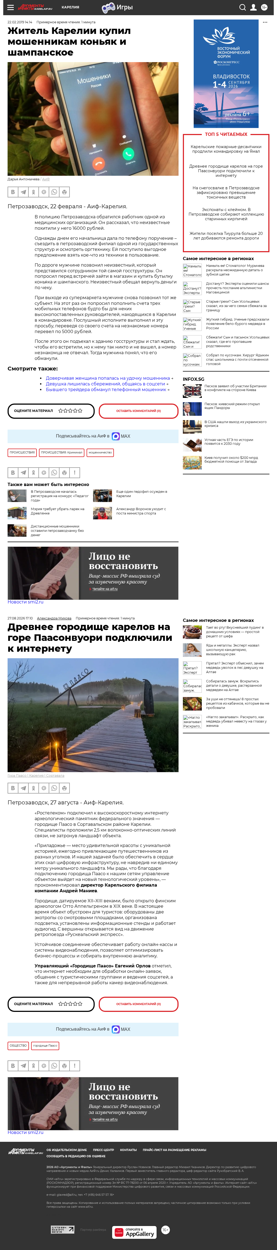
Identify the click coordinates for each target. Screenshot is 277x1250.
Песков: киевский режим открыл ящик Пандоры (232, 406)
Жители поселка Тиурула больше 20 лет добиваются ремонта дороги (226, 236)
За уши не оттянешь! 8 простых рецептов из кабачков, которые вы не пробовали (237, 703)
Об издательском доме (67, 1150)
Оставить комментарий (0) (138, 411)
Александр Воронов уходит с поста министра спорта (141, 511)
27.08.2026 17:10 (20, 618)
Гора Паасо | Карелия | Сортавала (36, 775)
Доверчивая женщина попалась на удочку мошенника (108, 378)
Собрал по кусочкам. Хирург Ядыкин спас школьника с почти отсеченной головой (237, 359)
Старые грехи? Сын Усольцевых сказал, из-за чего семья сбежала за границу (236, 305)
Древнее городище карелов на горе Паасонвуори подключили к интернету (226, 171)
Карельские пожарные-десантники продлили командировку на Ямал (226, 149)
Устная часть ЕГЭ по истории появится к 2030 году (229, 442)
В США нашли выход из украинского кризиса (236, 424)
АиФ (46, 179)
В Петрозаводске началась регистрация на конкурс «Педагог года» (60, 496)
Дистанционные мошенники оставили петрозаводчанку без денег (57, 530)
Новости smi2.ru (26, 602)
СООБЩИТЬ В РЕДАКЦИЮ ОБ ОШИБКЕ (76, 1156)
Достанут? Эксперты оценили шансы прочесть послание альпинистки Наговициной (237, 288)
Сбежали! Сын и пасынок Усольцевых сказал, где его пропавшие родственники (237, 341)
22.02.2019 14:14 (20, 22)
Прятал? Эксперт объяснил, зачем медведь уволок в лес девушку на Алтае (235, 667)
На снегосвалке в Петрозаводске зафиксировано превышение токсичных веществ (226, 193)
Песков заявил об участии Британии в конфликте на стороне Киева (235, 388)
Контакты (128, 1150)
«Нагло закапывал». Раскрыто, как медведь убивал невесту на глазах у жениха (236, 721)
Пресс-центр (103, 1150)
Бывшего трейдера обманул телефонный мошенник (106, 389)
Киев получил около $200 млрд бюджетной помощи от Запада (231, 459)
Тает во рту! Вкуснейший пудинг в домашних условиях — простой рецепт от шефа (235, 631)
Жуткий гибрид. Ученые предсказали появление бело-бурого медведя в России (237, 323)
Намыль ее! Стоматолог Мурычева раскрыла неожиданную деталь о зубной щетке (235, 270)
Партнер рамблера (93, 1229)
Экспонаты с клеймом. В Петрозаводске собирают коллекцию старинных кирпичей (226, 214)
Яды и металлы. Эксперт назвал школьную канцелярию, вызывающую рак (232, 649)
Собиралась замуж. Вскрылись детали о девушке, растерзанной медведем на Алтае (234, 685)
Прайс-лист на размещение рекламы (174, 1150)
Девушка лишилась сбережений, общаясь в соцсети (105, 383)
